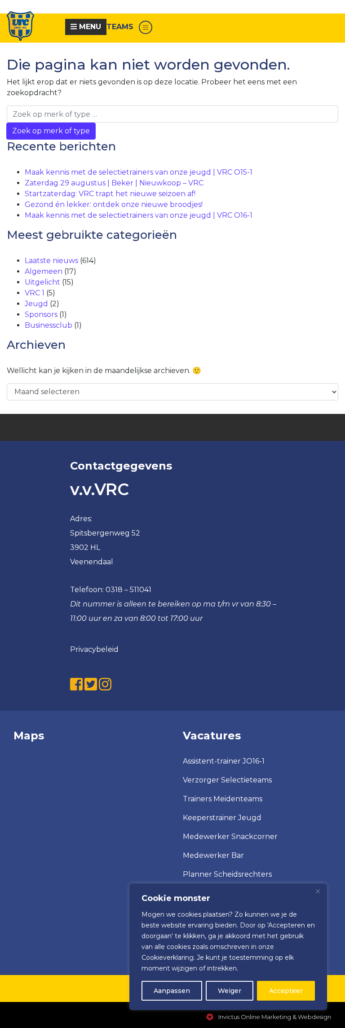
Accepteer (286, 991)
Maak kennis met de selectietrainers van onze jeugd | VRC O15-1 (138, 172)
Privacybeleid (94, 649)
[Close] (317, 891)
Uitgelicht (42, 282)
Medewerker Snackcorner (230, 836)
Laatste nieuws (51, 260)
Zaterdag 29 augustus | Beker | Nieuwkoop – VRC (114, 183)
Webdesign (314, 1016)
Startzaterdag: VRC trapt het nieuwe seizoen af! (110, 193)
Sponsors (41, 314)
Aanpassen (172, 991)
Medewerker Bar (213, 855)
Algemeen (43, 271)
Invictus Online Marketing (254, 1016)
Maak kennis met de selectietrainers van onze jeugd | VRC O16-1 (138, 215)
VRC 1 (34, 293)
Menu (89, 26)
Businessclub (48, 325)
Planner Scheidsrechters (227, 874)
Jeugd (36, 303)
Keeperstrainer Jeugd (222, 817)
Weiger (229, 991)
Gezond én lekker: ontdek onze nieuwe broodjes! (114, 204)
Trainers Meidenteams (222, 799)
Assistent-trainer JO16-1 (224, 761)
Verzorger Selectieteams (227, 780)
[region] (228, 946)
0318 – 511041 (128, 589)
